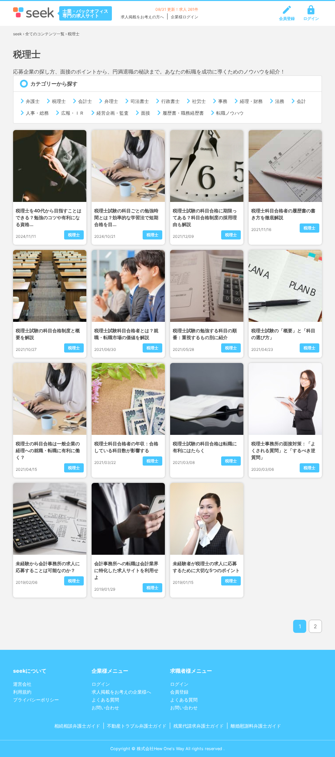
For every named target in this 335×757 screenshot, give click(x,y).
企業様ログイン (184, 16)
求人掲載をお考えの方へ (142, 16)
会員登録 (287, 18)
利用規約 (22, 692)
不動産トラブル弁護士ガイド (137, 726)
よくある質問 (105, 699)
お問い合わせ (105, 707)
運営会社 (22, 684)
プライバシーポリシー (36, 699)
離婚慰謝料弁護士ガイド (256, 726)
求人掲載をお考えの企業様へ (121, 692)
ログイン (311, 18)
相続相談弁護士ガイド (77, 726)
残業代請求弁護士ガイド (198, 726)
